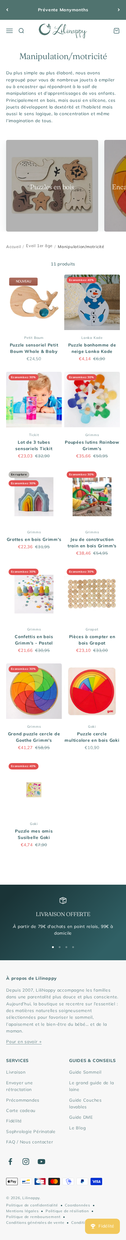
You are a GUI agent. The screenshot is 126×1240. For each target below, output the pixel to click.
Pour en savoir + (24, 1041)
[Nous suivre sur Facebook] (10, 1161)
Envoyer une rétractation (19, 1086)
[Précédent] (7, 10)
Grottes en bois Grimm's (34, 539)
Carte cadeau (20, 1110)
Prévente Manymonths (63, 9)
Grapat (92, 629)
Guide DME (81, 1117)
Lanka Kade (92, 338)
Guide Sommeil (85, 1072)
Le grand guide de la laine (91, 1086)
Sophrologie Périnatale (31, 1131)
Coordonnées (77, 1205)
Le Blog (77, 1128)
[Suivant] (119, 10)
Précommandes (22, 1100)
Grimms (92, 435)
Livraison (16, 1072)
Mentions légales (22, 1211)
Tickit (34, 435)
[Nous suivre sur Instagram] (26, 1161)
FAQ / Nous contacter (29, 1142)
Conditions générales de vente (35, 1222)
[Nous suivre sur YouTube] (41, 1161)
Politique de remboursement (33, 1216)
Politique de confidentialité (32, 1205)
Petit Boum (34, 338)
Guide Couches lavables (85, 1103)
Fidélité (14, 1121)
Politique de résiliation (67, 1211)
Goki (92, 726)
